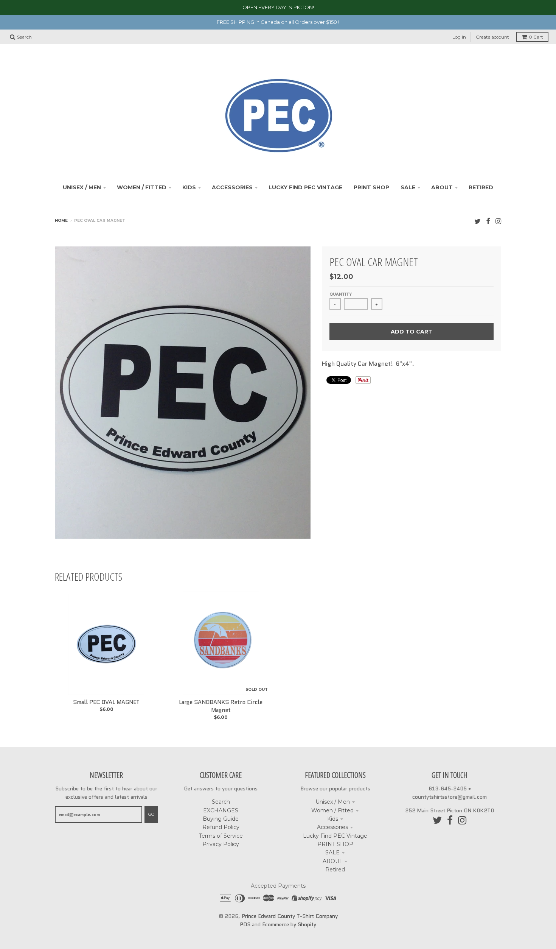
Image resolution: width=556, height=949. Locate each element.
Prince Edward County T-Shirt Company (290, 916)
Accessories (332, 827)
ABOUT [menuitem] (442, 187)
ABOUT (332, 861)
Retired (335, 869)
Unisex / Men (332, 801)
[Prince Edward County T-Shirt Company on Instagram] (498, 221)
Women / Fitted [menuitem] (141, 187)
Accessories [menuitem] (232, 187)
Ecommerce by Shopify (289, 924)
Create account (492, 37)
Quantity (340, 294)
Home (61, 220)
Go (151, 814)
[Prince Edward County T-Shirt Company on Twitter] (477, 221)
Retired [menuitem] (481, 187)
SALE (332, 852)
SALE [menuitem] (408, 187)
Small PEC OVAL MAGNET (106, 702)
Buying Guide (221, 818)
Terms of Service (221, 835)
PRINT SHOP (335, 844)
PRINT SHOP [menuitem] (371, 187)
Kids (332, 818)
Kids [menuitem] (189, 187)
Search (221, 801)
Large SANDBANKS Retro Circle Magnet (220, 706)
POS (245, 924)
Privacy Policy (220, 844)
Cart (536, 37)
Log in (459, 37)
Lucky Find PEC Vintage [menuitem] (305, 187)
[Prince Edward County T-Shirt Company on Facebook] (488, 221)
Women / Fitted (332, 810)
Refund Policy (220, 827)
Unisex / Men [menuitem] (82, 187)
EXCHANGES (220, 810)
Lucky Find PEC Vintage (335, 835)
